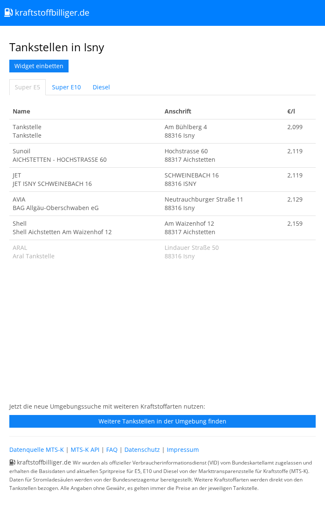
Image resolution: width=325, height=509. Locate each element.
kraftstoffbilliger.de (51, 12)
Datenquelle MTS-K (36, 449)
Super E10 (66, 87)
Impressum (183, 449)
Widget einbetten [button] (38, 66)
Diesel (101, 87)
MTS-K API (85, 449)
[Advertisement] (162, 336)
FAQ (112, 449)
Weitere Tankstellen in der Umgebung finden (162, 421)
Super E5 (27, 87)
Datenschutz (142, 449)
